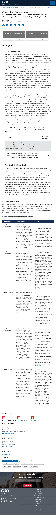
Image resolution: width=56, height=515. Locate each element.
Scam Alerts (38, 507)
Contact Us (7, 454)
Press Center (38, 489)
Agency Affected (8, 221)
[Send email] (23, 25)
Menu (52, 2)
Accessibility (38, 501)
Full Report (31, 33)
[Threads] (19, 25)
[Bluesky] (15, 25)
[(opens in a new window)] (11, 499)
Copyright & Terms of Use (38, 497)
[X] (8, 25)
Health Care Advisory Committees (38, 511)
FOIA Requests (38, 505)
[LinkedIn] (11, 25)
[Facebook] (4, 25)
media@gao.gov (8, 446)
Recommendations (19, 33)
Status (37, 221)
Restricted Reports (38, 495)
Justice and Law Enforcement (10, 460)
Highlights (8, 33)
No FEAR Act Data (38, 509)
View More (38, 288)
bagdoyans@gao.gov (9, 433)
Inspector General (38, 493)
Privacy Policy (38, 499)
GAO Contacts (43, 33)
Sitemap (38, 503)
